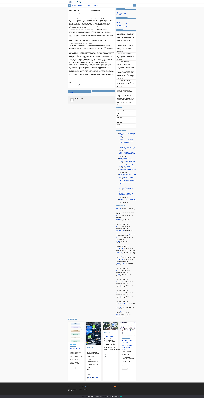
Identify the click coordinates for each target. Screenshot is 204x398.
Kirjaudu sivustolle (120, 12)
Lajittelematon (120, 117)
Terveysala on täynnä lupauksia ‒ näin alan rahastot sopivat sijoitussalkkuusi (127, 200)
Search (134, 5)
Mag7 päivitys (91, 350)
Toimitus (74, 387)
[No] (202, 396)
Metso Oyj (118, 307)
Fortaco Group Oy (120, 230)
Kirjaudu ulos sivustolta (121, 13)
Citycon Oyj (118, 212)
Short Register (119, 25)
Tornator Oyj (118, 274)
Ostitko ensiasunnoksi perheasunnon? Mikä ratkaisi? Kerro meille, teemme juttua (127, 182)
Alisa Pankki (118, 314)
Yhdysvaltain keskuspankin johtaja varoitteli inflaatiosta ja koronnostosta (127, 165)
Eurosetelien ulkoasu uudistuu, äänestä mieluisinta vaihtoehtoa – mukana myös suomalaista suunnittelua (126, 194)
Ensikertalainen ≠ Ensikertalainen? (109, 335)
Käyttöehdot (79, 387)
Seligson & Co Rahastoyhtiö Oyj (123, 234)
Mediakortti (85, 387)
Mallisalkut (80, 5)
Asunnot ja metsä (120, 110)
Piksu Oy (70, 387)
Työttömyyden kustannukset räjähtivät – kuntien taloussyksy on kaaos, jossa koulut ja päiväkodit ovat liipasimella (127, 176)
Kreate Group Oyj (119, 260)
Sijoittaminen (119, 122)
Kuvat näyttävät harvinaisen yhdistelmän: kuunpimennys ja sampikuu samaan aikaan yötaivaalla (127, 160)
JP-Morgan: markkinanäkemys (122, 24)
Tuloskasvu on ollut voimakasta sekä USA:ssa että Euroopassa (125, 90)
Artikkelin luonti (119, 15)
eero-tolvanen (82, 13)
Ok (121, 396)
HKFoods (118, 241)
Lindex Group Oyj (119, 249)
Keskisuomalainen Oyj (121, 303)
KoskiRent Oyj (119, 219)
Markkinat (95, 5)
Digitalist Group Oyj (120, 263)
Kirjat (118, 115)
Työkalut (88, 5)
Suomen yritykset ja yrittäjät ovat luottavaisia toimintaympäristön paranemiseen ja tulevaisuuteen (127, 345)
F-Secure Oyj (119, 208)
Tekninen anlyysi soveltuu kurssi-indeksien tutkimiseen (79, 91)
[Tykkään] (69, 15)
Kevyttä (118, 113)
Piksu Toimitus (129, 371)
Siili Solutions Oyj (120, 278)
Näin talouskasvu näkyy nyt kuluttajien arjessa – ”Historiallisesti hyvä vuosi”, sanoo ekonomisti (127, 154)
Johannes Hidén (113, 360)
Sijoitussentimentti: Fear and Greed (123, 21)
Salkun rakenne (120, 120)
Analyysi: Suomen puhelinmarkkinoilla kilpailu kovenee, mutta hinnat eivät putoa (127, 135)
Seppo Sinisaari (78, 374)
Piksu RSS (118, 387)
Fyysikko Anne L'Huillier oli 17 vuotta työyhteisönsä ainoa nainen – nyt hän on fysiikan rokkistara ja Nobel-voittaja (127, 147)
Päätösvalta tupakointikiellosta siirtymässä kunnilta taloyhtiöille (126, 187)
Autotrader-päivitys (75, 348)
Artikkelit (74, 5)
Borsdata (118, 22)
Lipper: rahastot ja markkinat (122, 26)
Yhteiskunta (119, 127)
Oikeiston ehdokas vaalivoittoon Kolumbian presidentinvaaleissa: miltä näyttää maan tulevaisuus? (127, 141)
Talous (118, 124)
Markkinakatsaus (103, 91)
